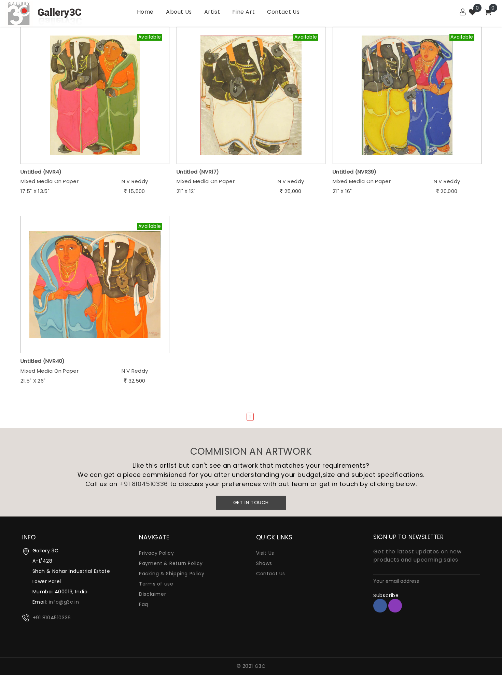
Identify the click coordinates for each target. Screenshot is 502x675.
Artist (212, 12)
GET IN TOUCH (251, 502)
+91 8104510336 (144, 484)
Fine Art (243, 12)
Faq (143, 604)
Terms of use (156, 583)
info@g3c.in (64, 601)
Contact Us (283, 12)
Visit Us (265, 553)
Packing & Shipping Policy (171, 573)
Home (145, 12)
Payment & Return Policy (171, 563)
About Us (179, 12)
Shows (264, 563)
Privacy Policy (156, 553)
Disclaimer (152, 594)
